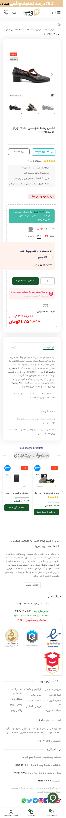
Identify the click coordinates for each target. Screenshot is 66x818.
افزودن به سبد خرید (25, 281)
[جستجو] (14, 12)
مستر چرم (55, 30)
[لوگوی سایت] (31, 12)
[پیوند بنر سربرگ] (31, 3)
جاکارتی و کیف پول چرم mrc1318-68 (17, 494)
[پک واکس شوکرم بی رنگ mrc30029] (46, 477)
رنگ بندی (50, 228)
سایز (52, 236)
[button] (51, 74)
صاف (30, 236)
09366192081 (20, 773)
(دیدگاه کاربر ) (35, 161)
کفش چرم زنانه (39, 30)
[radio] (31, 229)
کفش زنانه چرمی (21, 383)
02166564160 (22, 604)
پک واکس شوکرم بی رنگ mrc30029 (46, 494)
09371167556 (23, 611)
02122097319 (44, 781)
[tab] (48, 347)
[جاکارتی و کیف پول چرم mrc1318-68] (16, 477)
